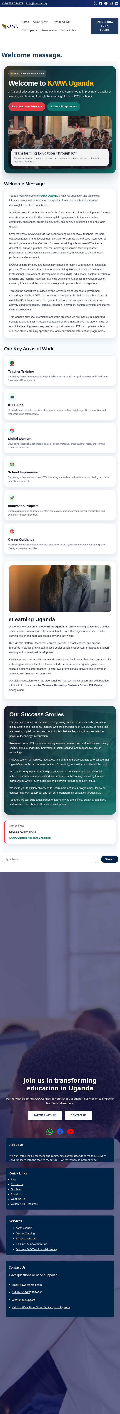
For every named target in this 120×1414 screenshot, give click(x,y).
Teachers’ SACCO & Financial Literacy (36, 1249)
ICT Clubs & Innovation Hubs (32, 1244)
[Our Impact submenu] (37, 30)
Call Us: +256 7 (21, 1292)
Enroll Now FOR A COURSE (104, 26)
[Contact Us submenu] (75, 30)
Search (109, 859)
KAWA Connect (24, 1228)
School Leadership (26, 1238)
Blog (13, 1179)
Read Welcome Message (27, 106)
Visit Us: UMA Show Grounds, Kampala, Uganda (41, 1307)
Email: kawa (19, 1285)
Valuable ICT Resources (24, 1204)
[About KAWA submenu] (49, 22)
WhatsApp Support (23, 1300)
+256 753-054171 (12, 3)
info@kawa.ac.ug (36, 3)
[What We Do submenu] (71, 22)
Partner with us (45, 1115)
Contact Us (78, 1115)
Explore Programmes (64, 106)
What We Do (18, 1199)
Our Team (16, 1189)
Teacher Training (25, 1233)
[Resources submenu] (56, 30)
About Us (16, 1194)
